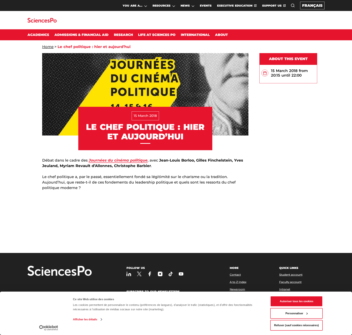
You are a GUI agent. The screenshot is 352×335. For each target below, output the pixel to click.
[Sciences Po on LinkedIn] (128, 274)
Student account (290, 274)
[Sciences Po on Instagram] (160, 274)
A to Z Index (238, 282)
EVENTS (206, 5)
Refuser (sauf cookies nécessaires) (296, 325)
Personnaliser (294, 313)
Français (312, 5)
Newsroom (237, 289)
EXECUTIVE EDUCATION (234, 5)
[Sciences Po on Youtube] (181, 274)
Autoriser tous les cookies (296, 301)
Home (48, 47)
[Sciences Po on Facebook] (149, 274)
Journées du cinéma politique (118, 160)
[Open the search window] (293, 5)
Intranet (284, 289)
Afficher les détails (85, 319)
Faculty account (290, 282)
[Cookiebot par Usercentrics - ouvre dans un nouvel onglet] (49, 328)
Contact (235, 274)
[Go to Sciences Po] (42, 21)
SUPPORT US (272, 5)
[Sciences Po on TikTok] (170, 274)
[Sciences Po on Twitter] (139, 274)
